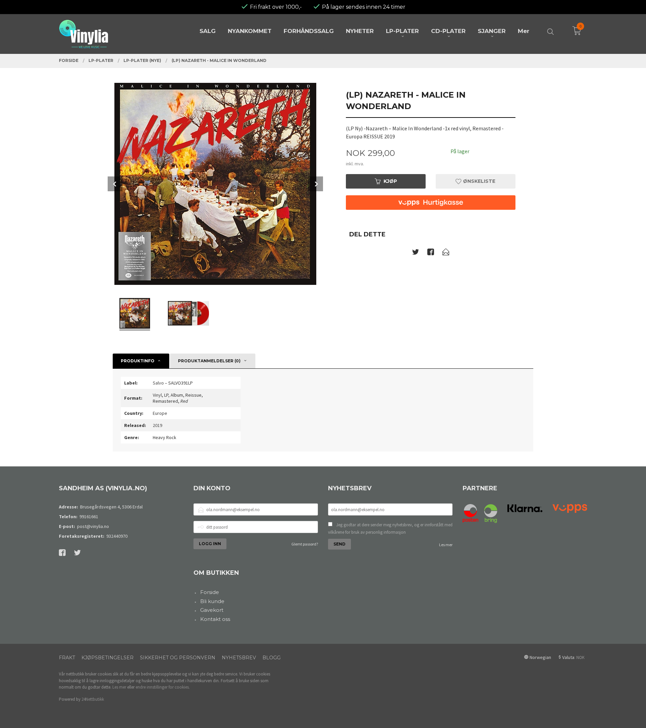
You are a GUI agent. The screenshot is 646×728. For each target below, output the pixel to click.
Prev (115, 183)
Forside (209, 592)
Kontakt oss (215, 619)
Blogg (271, 658)
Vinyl (157, 395)
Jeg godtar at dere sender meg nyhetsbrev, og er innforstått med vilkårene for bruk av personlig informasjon (390, 528)
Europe (160, 413)
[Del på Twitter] (415, 253)
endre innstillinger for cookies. (163, 687)
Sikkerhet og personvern (177, 658)
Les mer (446, 544)
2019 (157, 425)
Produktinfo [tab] (137, 360)
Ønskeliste (478, 181)
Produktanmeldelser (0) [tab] (209, 360)
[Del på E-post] (446, 253)
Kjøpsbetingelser (107, 658)
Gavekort (211, 610)
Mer (523, 31)
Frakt (67, 658)
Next (315, 183)
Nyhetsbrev (239, 658)
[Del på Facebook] (431, 253)
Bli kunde (212, 601)
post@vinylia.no (93, 526)
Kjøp (390, 181)
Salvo (158, 383)
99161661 (88, 517)
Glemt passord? (304, 544)
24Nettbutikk (92, 699)
